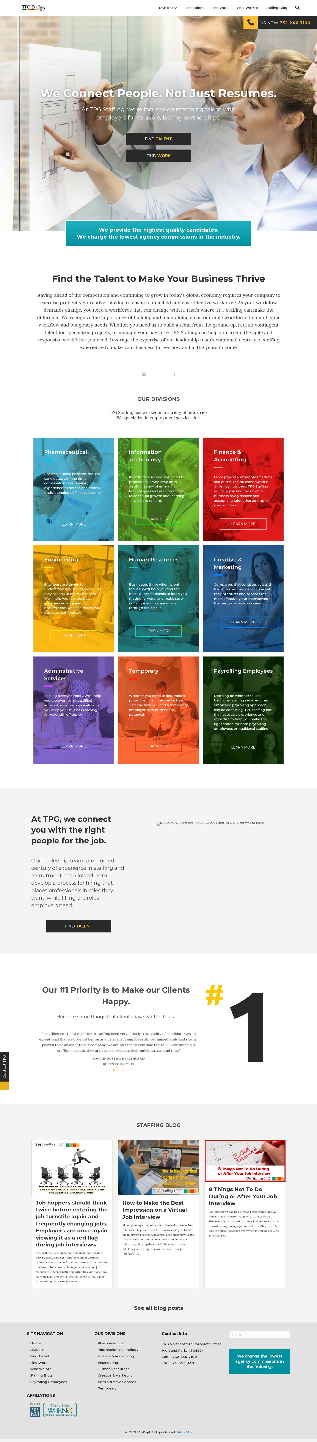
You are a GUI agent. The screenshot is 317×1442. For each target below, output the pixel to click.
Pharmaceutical (111, 1342)
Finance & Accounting (116, 1355)
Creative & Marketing (115, 1374)
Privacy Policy (184, 1431)
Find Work (220, 8)
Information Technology (118, 1349)
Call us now (279, 23)
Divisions (166, 8)
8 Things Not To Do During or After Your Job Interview (243, 1195)
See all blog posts (158, 1307)
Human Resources (113, 1368)
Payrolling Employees (48, 1381)
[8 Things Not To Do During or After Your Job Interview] (245, 1159)
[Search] (294, 8)
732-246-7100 (185, 1356)
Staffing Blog (276, 8)
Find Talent (194, 8)
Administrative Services (117, 1381)
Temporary (107, 1387)
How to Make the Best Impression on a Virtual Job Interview (154, 1209)
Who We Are (247, 8)
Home (35, 1342)
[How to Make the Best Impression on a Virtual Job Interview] (158, 1166)
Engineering (108, 1362)
